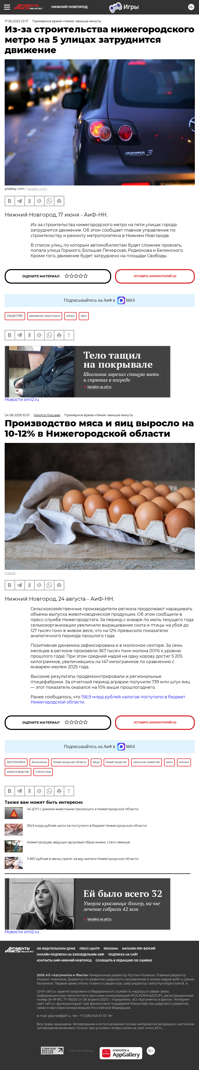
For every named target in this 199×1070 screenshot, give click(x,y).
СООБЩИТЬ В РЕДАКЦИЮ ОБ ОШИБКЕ (124, 960)
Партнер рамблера (81, 1050)
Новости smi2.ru (22, 399)
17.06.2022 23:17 (16, 21)
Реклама (111, 948)
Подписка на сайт (123, 954)
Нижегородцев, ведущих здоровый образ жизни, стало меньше (78, 842)
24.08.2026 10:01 (17, 415)
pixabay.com (37, 189)
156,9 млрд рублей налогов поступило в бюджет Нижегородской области (87, 826)
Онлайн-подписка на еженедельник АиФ (70, 954)
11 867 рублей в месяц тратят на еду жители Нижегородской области (82, 859)
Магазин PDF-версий (138, 948)
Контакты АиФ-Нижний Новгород (64, 960)
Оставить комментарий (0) (155, 276)
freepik (10, 573)
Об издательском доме (56, 948)
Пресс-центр (90, 948)
